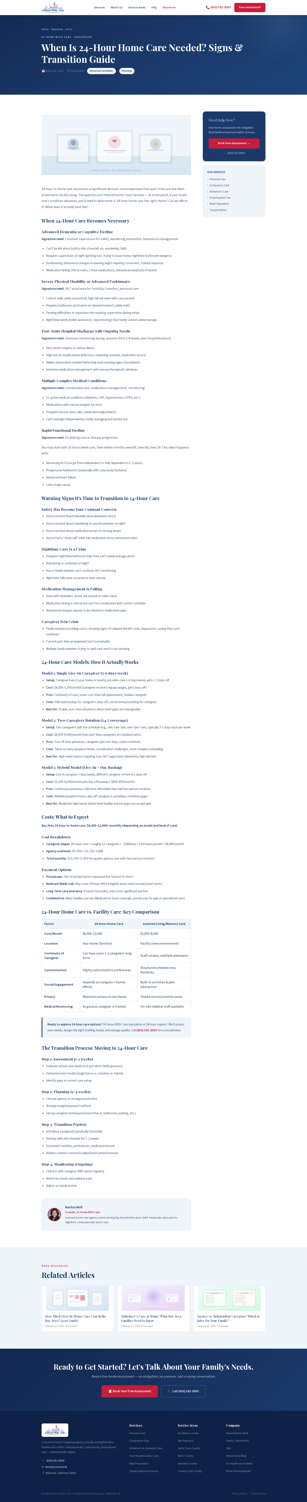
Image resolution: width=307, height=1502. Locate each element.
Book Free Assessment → (234, 143)
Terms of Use (258, 1494)
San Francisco (185, 1441)
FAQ (154, 7)
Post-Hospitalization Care (144, 1456)
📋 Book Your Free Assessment (129, 1391)
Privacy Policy (239, 1494)
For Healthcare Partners (239, 1464)
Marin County (185, 1456)
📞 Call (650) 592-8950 (183, 1391)
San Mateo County (188, 1433)
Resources (169, 7)
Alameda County (187, 1464)
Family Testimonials (237, 1441)
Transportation (217, 210)
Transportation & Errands (143, 1471)
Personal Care (216, 179)
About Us (116, 7)
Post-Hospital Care (219, 198)
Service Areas (137, 7)
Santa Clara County (189, 1448)
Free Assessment (250, 7)
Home (45, 29)
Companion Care (218, 185)
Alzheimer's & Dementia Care (145, 1448)
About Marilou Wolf (237, 1433)
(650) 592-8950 (146, 1030)
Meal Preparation (218, 204)
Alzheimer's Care (217, 192)
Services (99, 7)
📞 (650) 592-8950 (218, 7)
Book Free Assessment (238, 1471)
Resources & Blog (236, 1456)
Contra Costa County (190, 1471)
